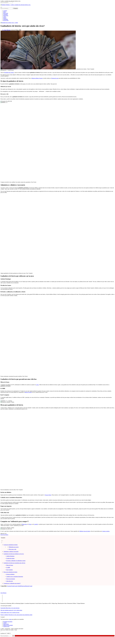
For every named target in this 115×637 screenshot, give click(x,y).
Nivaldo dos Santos (10, 558)
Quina (4, 11)
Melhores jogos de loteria (84, 531)
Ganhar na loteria (105, 531)
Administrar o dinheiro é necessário (11, 551)
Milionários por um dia (14, 547)
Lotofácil (5, 10)
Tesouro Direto (48, 494)
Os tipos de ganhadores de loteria (11, 544)
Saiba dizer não (9, 581)
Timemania (5, 19)
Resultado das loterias (7, 621)
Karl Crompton (9, 569)
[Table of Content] (57, 541)
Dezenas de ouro (54, 78)
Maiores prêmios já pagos (37, 78)
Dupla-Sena (5, 15)
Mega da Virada (28, 392)
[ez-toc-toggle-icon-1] (57, 541)
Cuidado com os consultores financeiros (14, 576)
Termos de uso (6, 626)
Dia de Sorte (5, 20)
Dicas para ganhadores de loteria (10, 572)
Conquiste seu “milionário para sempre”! (12, 583)
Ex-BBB (8, 567)
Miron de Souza (9, 565)
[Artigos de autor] (3, 591)
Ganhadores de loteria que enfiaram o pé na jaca (14, 553)
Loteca (4, 16)
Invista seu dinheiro (10, 574)
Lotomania (5, 14)
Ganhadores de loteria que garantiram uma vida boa (14, 562)
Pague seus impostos (10, 578)
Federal (4, 18)
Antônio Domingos (10, 556)
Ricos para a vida (12, 549)
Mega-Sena (5, 13)
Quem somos (6, 624)
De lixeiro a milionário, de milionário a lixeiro (15, 560)
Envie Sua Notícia (4, 534)
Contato (5, 622)
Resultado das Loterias (9, 72)
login (10, 619)
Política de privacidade (8, 625)
